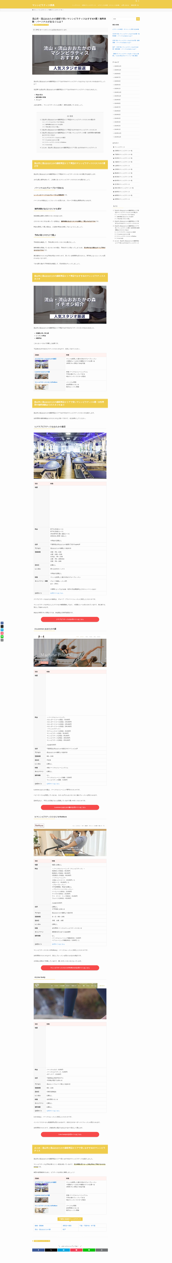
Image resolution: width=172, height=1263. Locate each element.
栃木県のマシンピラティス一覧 (123, 180)
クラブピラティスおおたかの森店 (45, 359)
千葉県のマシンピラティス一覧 (41, 24)
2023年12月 (117, 133)
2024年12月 (117, 92)
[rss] (136, 1)
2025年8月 (117, 73)
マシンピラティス (120, 147)
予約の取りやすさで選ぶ (52, 127)
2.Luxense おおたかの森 (52, 140)
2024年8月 (117, 103)
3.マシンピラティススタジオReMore (56, 142)
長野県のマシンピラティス (122, 199)
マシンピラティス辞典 (43, 5)
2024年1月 (117, 129)
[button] (38, 1250)
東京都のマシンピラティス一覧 (123, 176)
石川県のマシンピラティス (122, 184)
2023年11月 (117, 137)
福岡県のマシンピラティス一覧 (123, 195)
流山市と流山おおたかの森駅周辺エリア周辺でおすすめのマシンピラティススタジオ (69, 130)
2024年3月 (117, 122)
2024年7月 (117, 107)
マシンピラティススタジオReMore (46, 382)
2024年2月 (117, 125)
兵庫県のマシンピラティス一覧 (123, 150)
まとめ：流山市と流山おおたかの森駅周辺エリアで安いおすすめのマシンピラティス (69, 147)
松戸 (64, 1229)
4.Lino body (49, 144)
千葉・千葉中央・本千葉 (87, 1225)
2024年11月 (117, 96)
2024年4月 (117, 118)
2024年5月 (117, 114)
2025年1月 (117, 88)
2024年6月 (117, 111)
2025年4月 (117, 84)
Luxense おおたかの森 (42, 372)
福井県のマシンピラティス (122, 191)
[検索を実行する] (138, 19)
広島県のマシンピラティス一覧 (123, 169)
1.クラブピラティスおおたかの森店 (55, 137)
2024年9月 (117, 99)
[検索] (138, 1)
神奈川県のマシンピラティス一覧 (124, 188)
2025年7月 (117, 77)
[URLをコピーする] (102, 1250)
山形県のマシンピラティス (122, 165)
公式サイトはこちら (56, 593)
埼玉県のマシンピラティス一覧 (123, 158)
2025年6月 (117, 81)
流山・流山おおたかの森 (43, 1229)
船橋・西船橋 (39, 1225)
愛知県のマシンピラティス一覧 (123, 173)
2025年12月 (117, 66)
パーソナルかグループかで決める (55, 122)
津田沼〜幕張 (67, 1225)
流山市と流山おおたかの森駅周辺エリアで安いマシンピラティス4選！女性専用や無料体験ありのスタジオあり (127, 228)
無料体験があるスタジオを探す (54, 124)
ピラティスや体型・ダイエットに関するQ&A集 (126, 29)
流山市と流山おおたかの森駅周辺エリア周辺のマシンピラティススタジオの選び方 (68, 119)
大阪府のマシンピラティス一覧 (123, 162)
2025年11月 (117, 70)
